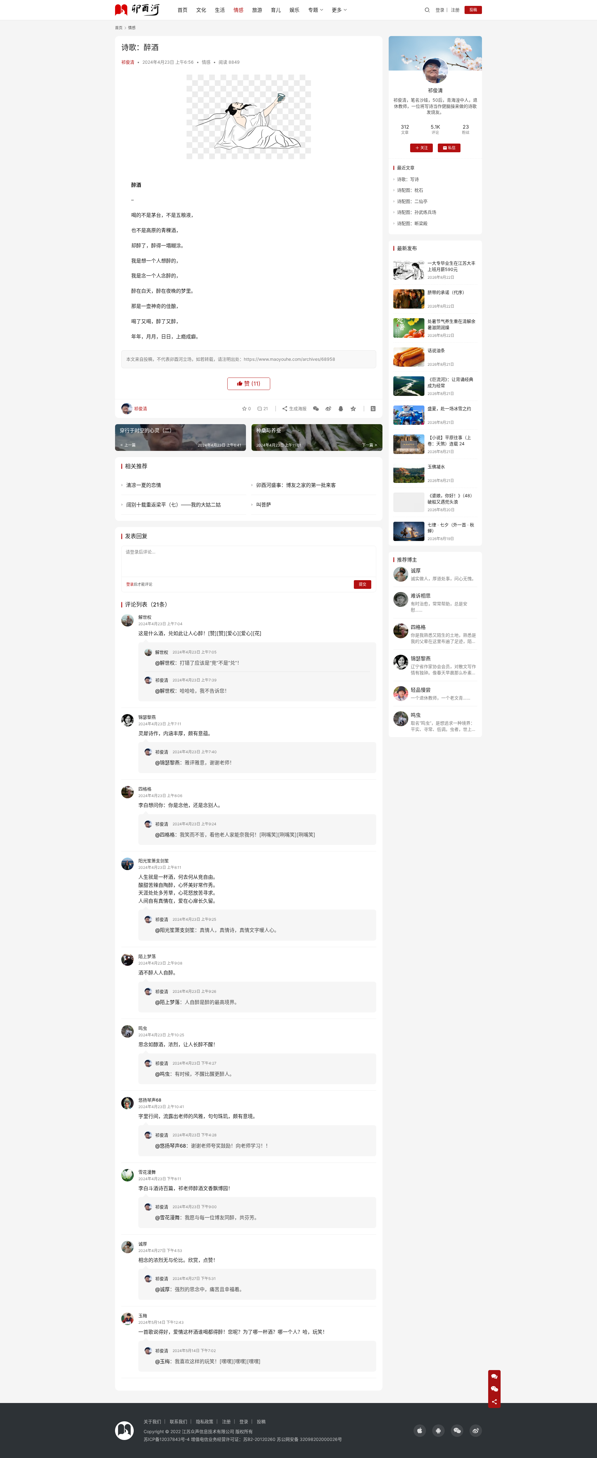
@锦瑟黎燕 (167, 762)
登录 (440, 9)
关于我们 (152, 1421)
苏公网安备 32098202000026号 (309, 1439)
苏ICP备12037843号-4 (167, 1439)
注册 (455, 9)
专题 (313, 10)
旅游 (257, 10)
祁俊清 (127, 62)
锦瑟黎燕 (147, 717)
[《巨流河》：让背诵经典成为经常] (408, 386)
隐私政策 (204, 1421)
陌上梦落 (147, 956)
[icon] (420, 1430)
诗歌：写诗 (408, 179)
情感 (238, 10)
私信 (452, 147)
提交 (362, 584)
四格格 (144, 788)
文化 (201, 10)
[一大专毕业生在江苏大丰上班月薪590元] (408, 270)
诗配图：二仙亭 (412, 201)
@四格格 (165, 835)
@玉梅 (162, 1361)
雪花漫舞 (147, 1172)
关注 (424, 147)
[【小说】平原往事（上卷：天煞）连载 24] (408, 444)
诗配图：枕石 (410, 190)
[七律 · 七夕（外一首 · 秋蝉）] (408, 531)
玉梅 (142, 1315)
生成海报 (297, 408)
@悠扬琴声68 (170, 1146)
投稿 (473, 9)
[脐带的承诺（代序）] (408, 299)
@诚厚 (162, 1289)
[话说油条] (408, 357)
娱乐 (294, 10)
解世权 (144, 617)
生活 (220, 10)
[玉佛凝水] (408, 473)
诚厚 (142, 1243)
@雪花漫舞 (167, 1217)
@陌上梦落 (167, 1002)
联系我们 (178, 1421)
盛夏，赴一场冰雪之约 (449, 408)
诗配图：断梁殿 (412, 223)
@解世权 (165, 663)
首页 (182, 10)
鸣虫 (142, 1028)
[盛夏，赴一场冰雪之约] (408, 415)
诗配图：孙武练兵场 (416, 212)
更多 (337, 10)
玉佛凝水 (436, 466)
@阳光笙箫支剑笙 (175, 930)
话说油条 (436, 350)
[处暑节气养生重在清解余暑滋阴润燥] (408, 328)
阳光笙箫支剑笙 (153, 860)
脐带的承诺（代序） (447, 292)
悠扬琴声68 (149, 1100)
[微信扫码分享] (316, 408)
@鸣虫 (162, 1074)
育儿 (276, 10)
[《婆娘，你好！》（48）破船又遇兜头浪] (408, 502)
